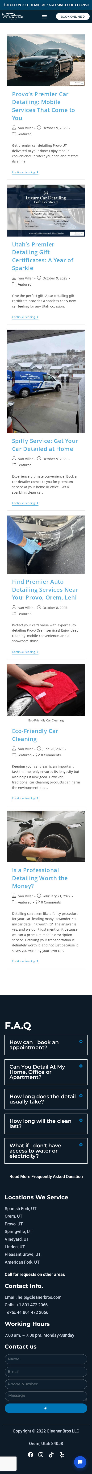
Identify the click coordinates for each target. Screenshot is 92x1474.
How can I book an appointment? (34, 1045)
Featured (24, 134)
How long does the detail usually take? (42, 1099)
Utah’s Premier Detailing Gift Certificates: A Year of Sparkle (43, 256)
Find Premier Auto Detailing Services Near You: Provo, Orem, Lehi (45, 589)
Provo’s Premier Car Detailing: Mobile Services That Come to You (43, 106)
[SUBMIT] (46, 1408)
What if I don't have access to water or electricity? (35, 1150)
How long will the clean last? (40, 1123)
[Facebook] (30, 1454)
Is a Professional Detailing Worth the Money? (40, 878)
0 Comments (51, 755)
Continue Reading (25, 172)
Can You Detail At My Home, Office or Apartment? (37, 1072)
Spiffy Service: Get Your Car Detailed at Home (45, 445)
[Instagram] (41, 1454)
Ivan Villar (25, 128)
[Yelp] (61, 1454)
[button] (44, 16)
